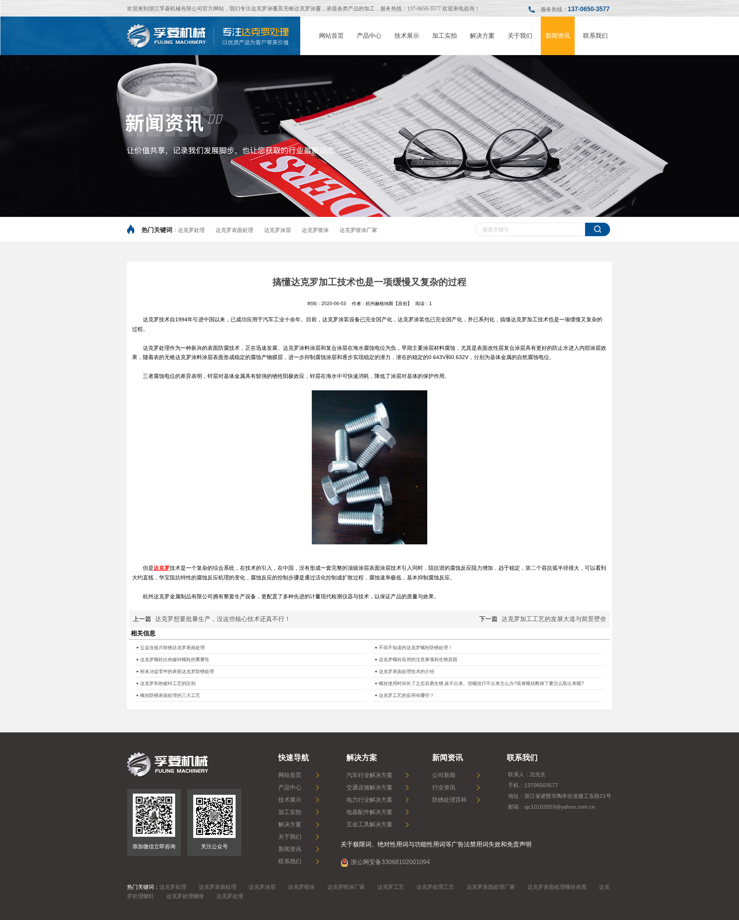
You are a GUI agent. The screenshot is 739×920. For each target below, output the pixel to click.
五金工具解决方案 (369, 824)
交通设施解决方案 (369, 787)
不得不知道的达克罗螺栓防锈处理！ (416, 647)
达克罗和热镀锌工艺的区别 (168, 683)
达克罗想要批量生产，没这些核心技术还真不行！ (223, 619)
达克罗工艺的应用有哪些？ (406, 695)
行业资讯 (443, 787)
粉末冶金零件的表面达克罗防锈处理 (177, 671)
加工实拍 (289, 812)
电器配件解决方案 (369, 812)
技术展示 (289, 800)
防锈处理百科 (449, 800)
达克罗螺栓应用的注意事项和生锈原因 (418, 659)
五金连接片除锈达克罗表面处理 (172, 647)
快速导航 (293, 757)
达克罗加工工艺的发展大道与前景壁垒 (554, 619)
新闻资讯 (289, 849)
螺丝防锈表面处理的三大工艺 (170, 695)
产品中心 (289, 787)
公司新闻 (443, 775)
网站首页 (289, 775)
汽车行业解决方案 (369, 775)
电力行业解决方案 (369, 800)
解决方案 (289, 824)
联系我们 (289, 861)
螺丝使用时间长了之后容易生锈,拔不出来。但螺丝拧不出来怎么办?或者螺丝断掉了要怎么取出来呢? (481, 683)
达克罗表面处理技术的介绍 (406, 671)
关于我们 (289, 837)
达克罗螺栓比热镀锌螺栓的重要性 (174, 659)
